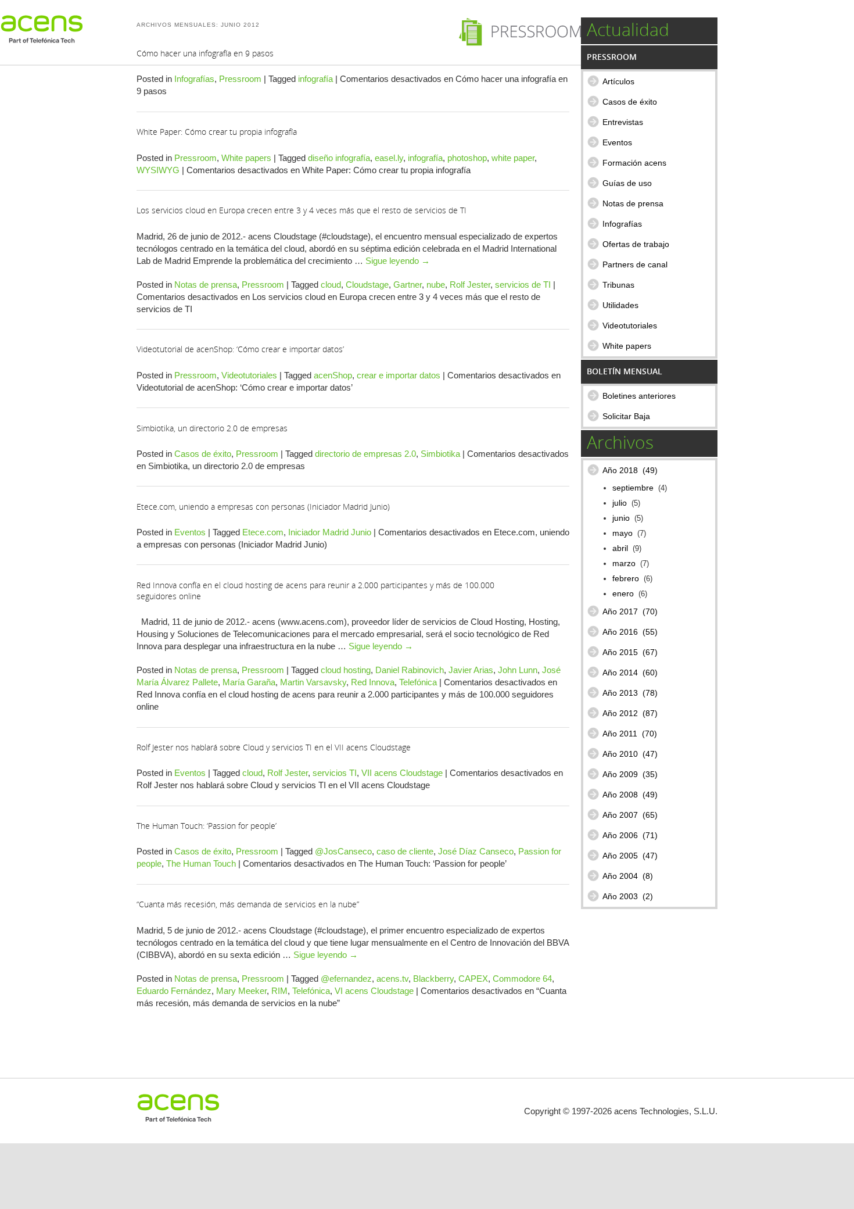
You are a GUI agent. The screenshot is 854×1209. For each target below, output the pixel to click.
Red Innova (372, 682)
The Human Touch (201, 863)
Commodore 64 (522, 978)
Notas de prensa (205, 284)
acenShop (333, 375)
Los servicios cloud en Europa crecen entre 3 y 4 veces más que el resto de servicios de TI (302, 210)
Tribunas (618, 284)
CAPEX (473, 978)
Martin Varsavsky (313, 682)
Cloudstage (367, 284)
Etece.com (263, 532)
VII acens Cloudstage (402, 773)
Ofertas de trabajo (635, 244)
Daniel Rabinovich (409, 670)
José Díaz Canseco (476, 851)
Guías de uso (627, 183)
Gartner (407, 284)
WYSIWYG (158, 170)
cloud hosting (346, 670)
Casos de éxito (202, 454)
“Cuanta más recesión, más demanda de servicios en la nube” (248, 904)
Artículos (618, 81)
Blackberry (433, 978)
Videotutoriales (249, 375)
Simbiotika (440, 454)
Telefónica (418, 682)
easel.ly (389, 158)
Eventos (190, 532)
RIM (279, 991)
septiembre (633, 488)
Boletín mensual (624, 371)
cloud (331, 284)
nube (435, 284)
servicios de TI (523, 284)
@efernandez (346, 978)
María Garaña (249, 682)
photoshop (467, 158)
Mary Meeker (241, 991)
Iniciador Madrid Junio (329, 532)
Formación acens (634, 162)
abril (620, 548)
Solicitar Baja (626, 416)
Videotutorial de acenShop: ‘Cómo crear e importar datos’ (240, 349)
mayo (622, 533)
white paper (512, 158)
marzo (624, 563)
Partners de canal (635, 264)
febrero (625, 578)
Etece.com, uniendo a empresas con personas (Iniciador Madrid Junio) (263, 506)
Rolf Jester (470, 284)
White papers (246, 158)
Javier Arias (470, 670)
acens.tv (392, 978)
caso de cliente (404, 851)
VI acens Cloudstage (374, 991)
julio (619, 503)
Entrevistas (622, 122)
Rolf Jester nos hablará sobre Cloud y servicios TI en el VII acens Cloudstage (274, 747)
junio (621, 518)
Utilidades (620, 305)
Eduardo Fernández (174, 991)
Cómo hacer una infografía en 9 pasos (205, 53)
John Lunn (517, 670)
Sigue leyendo (397, 261)
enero (623, 593)
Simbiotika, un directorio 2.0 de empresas (212, 428)
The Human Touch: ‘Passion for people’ (207, 825)
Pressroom (240, 79)
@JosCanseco (343, 851)
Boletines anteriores (639, 395)
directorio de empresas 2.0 (365, 454)
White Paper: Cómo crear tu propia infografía (217, 131)
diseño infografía (339, 158)
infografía (315, 79)
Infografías (194, 79)
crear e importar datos (398, 375)
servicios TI (335, 773)
